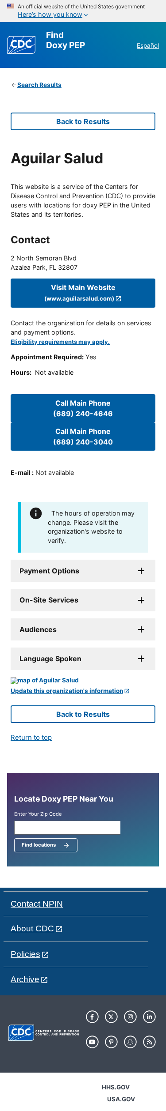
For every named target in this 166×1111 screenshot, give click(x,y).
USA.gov (121, 1099)
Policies (25, 954)
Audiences (38, 629)
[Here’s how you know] (83, 11)
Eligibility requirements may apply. (60, 342)
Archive (25, 979)
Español (148, 45)
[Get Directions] (83, 680)
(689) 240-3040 (83, 436)
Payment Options (49, 570)
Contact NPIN (37, 903)
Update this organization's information (67, 691)
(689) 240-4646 (83, 408)
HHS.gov (116, 1087)
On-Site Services (48, 599)
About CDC (32, 928)
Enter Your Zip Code (38, 814)
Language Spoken (50, 658)
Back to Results (83, 121)
